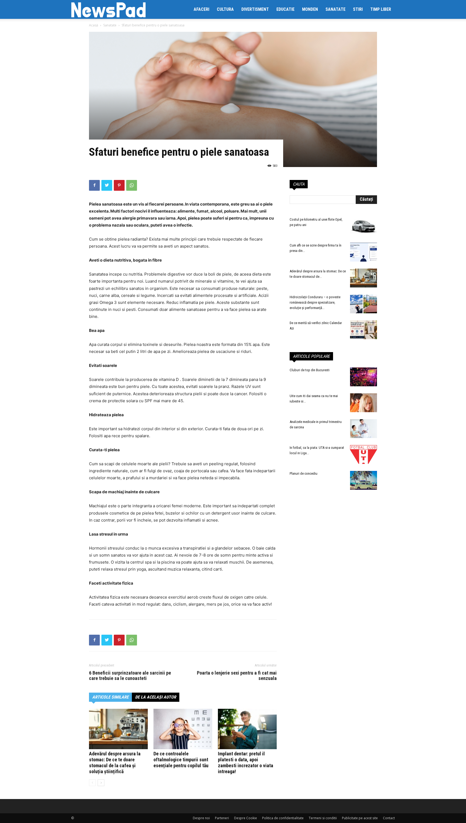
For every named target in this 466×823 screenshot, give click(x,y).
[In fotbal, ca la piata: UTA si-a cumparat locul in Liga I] (363, 454)
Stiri (358, 9)
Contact (389, 818)
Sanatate (335, 9)
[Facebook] (94, 185)
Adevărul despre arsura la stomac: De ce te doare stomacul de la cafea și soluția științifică (115, 762)
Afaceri (201, 9)
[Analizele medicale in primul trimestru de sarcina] (363, 428)
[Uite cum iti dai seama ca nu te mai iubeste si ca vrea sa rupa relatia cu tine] (363, 402)
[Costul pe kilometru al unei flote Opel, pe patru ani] (363, 226)
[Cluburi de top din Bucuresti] (363, 376)
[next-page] (101, 782)
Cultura (225, 9)
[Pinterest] (119, 185)
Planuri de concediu (303, 473)
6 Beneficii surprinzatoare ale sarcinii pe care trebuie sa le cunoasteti (130, 675)
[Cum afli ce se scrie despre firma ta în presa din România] (363, 252)
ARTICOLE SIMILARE (110, 697)
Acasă (93, 25)
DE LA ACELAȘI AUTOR (155, 697)
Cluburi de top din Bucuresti (310, 370)
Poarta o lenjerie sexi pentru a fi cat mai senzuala (237, 675)
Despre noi (201, 818)
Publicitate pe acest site (360, 818)
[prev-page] (92, 782)
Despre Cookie (245, 818)
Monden (310, 9)
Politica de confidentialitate (283, 818)
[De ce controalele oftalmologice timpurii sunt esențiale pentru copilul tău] (182, 729)
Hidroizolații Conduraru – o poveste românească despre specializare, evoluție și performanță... (315, 302)
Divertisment (255, 9)
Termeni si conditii (323, 818)
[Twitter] (106, 185)
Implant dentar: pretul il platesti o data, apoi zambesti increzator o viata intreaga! (245, 762)
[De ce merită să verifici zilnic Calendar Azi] (363, 329)
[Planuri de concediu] (363, 480)
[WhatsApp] (131, 185)
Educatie (285, 9)
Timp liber (380, 9)
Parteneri (222, 818)
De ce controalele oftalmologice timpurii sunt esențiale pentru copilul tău (180, 759)
